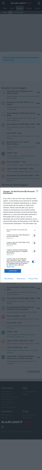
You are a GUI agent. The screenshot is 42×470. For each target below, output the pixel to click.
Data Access (21, 278)
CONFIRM (13, 271)
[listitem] (21, 230)
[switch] (33, 235)
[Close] (38, 192)
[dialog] (21, 235)
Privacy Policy (33, 278)
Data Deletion (8, 278)
